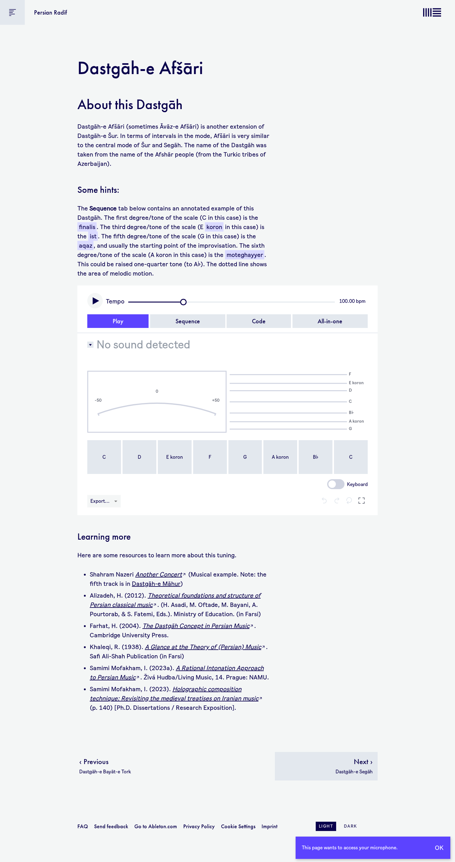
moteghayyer (245, 255)
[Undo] (324, 501)
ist (93, 236)
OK (439, 847)
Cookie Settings (238, 826)
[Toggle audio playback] (95, 300)
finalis (87, 227)
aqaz (85, 245)
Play (118, 321)
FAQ (82, 826)
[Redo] (337, 501)
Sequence (188, 321)
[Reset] (349, 501)
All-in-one (330, 321)
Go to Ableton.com (155, 826)
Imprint (269, 826)
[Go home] (432, 12)
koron (214, 227)
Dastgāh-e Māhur (156, 583)
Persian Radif (50, 12)
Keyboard (357, 484)
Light (326, 826)
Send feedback (111, 826)
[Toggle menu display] (12, 12)
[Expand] (361, 501)
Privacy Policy (199, 826)
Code (259, 321)
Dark (350, 826)
